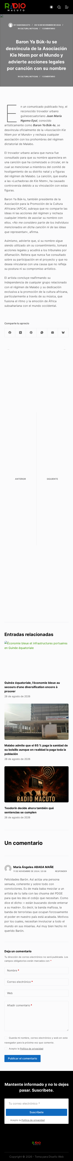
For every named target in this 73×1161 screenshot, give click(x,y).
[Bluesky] (63, 332)
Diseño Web (56, 1156)
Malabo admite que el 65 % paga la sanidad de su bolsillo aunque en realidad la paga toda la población (36, 750)
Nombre (13, 970)
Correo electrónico (20, 981)
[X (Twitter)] (20, 332)
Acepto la (26, 1048)
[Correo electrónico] (52, 332)
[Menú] (67, 7)
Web (10, 993)
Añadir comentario (19, 1005)
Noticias (33, 28)
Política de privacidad (31, 1048)
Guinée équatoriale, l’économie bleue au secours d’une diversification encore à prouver (32, 687)
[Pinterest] (31, 332)
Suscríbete (37, 1112)
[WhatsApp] (41, 332)
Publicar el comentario (22, 1058)
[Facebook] (10, 332)
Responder (61, 871)
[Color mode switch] (51, 7)
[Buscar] (59, 7)
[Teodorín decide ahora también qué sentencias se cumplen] (36, 784)
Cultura (24, 28)
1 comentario (48, 28)
